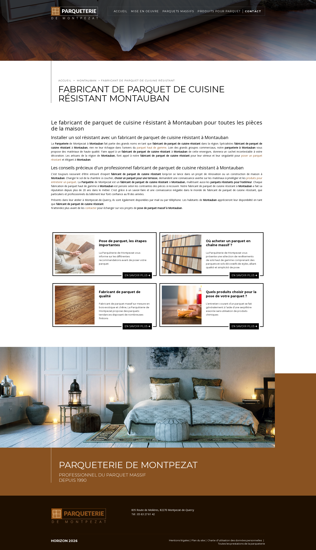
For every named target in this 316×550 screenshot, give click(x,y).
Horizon (59, 541)
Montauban (87, 80)
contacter (91, 208)
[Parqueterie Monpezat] (74, 13)
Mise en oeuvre (145, 11)
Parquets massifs (178, 11)
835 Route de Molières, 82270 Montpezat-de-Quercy (162, 510)
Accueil (120, 11)
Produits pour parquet (219, 11)
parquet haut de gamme (151, 147)
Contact (253, 11)
